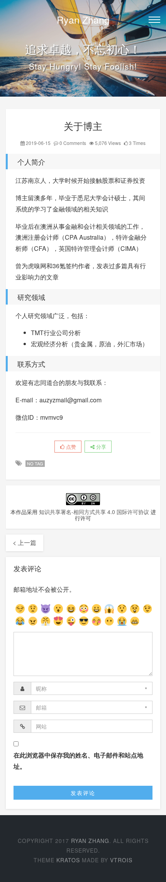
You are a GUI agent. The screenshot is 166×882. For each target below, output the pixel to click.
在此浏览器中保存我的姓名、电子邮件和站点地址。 (78, 761)
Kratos (68, 860)
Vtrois (121, 860)
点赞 (70, 446)
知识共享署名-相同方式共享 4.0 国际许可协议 (94, 512)
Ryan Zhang (83, 19)
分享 (100, 446)
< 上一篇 (24, 542)
